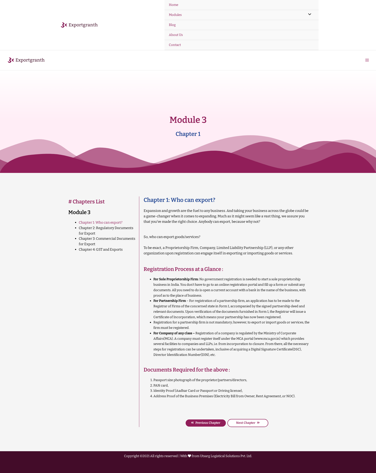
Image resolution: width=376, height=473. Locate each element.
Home (173, 5)
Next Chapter (245, 423)
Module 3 (79, 212)
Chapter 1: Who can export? (101, 222)
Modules (175, 15)
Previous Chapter (207, 423)
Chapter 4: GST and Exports (101, 249)
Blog (172, 25)
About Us (176, 35)
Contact (175, 45)
